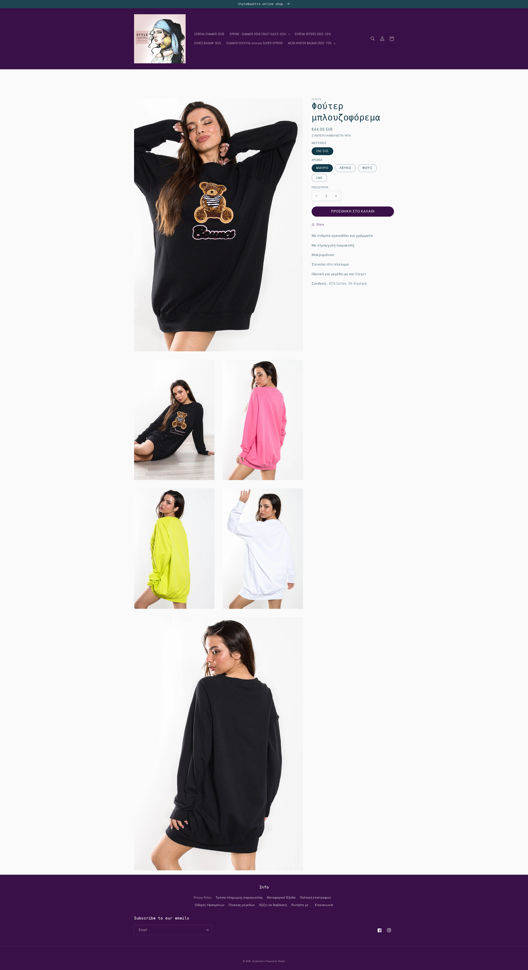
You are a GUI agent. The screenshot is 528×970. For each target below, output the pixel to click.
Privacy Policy (203, 897)
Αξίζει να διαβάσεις (273, 905)
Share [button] (320, 224)
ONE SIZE (322, 151)
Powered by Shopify (275, 961)
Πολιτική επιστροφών (315, 897)
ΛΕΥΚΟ (345, 168)
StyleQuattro (258, 961)
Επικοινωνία (324, 905)
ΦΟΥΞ (367, 168)
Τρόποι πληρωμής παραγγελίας (239, 897)
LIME (319, 177)
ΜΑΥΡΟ (322, 168)
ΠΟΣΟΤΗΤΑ (320, 187)
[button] (259, 34)
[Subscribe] (207, 930)
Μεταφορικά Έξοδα (281, 897)
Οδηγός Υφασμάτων (210, 905)
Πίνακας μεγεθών (242, 905)
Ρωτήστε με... (301, 905)
